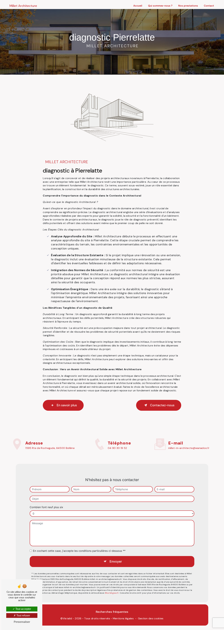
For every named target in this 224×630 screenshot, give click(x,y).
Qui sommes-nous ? (160, 5)
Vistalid (67, 618)
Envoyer (116, 561)
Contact (209, 5)
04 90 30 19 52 (117, 448)
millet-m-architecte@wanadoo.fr (189, 448)
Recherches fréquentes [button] (112, 612)
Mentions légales (123, 618)
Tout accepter (23, 609)
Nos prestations (188, 5)
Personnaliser (22, 621)
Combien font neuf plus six (46, 507)
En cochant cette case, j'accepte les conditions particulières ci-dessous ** (79, 550)
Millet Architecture (23, 6)
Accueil (137, 5)
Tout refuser (23, 615)
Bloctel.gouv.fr (112, 593)
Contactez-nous (162, 405)
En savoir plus (67, 405)
